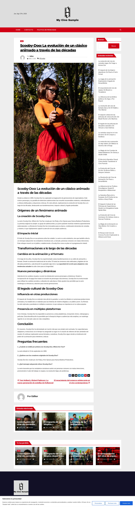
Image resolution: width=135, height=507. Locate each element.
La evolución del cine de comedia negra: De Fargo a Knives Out (107, 63)
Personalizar (98, 503)
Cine (22, 41)
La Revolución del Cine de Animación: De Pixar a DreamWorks (107, 179)
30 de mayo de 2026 (106, 459)
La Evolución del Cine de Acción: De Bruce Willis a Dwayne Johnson (106, 170)
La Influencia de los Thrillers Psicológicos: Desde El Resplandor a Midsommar (107, 188)
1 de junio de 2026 (52, 459)
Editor (32, 56)
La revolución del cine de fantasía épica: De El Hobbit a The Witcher (108, 108)
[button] (120, 30)
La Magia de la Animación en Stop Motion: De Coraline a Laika (108, 226)
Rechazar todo (112, 503)
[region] (67, 501)
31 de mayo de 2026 (79, 459)
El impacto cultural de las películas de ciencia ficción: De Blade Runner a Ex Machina (108, 117)
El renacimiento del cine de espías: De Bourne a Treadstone (107, 90)
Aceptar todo (126, 503)
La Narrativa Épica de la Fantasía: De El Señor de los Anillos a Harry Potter (108, 197)
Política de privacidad (46, 30)
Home (18, 30)
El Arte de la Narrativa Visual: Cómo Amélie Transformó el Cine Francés (108, 161)
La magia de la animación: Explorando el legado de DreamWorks (107, 81)
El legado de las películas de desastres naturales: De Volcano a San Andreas (108, 126)
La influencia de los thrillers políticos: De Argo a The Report (107, 99)
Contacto (28, 30)
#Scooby (42, 58)
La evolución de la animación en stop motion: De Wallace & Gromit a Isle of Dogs (108, 143)
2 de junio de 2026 (25, 459)
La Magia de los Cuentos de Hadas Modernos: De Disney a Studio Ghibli (108, 152)
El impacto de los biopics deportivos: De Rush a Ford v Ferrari (108, 72)
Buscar (101, 40)
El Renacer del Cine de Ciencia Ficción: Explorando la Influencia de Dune (108, 235)
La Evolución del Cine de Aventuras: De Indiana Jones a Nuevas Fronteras (108, 217)
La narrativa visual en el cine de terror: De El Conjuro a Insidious (108, 134)
